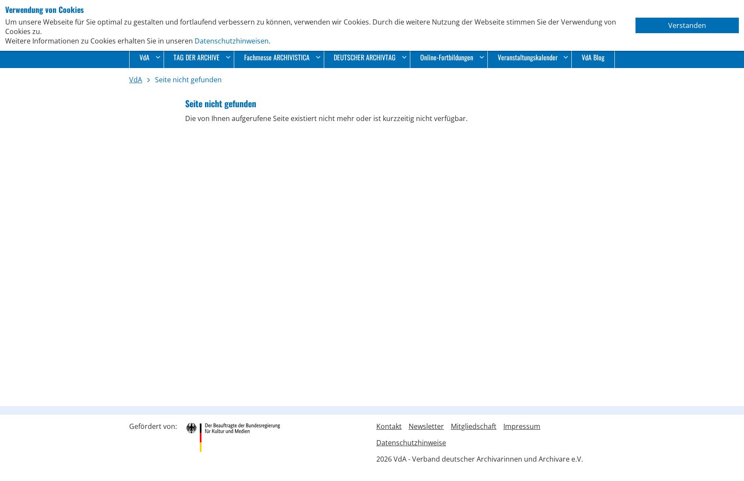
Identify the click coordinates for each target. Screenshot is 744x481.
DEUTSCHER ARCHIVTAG (365, 57)
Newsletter (426, 426)
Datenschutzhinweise (411, 442)
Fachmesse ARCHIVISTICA (277, 57)
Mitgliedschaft (473, 426)
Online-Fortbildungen (446, 57)
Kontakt (389, 426)
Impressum (521, 426)
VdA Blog (593, 57)
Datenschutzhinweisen (232, 41)
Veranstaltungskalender (528, 57)
